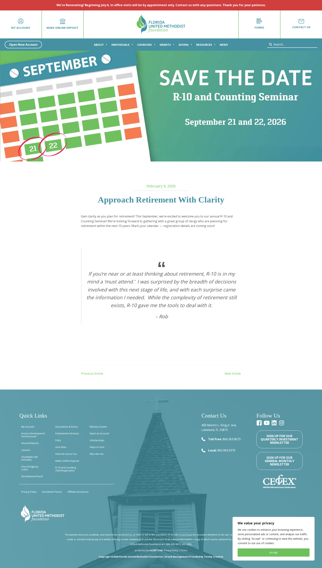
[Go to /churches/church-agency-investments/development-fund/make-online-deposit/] (62, 24)
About (99, 44)
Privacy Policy (171, 550)
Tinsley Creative (213, 556)
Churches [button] (144, 44)
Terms (183, 550)
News (224, 44)
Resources (204, 44)
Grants (165, 44)
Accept (273, 552)
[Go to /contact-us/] (301, 24)
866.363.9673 (232, 439)
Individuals (120, 44)
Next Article (233, 373)
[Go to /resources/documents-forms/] (259, 24)
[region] (274, 539)
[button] (23, 44)
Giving (184, 44)
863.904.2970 (226, 450)
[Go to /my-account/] (21, 24)
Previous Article (92, 373)
